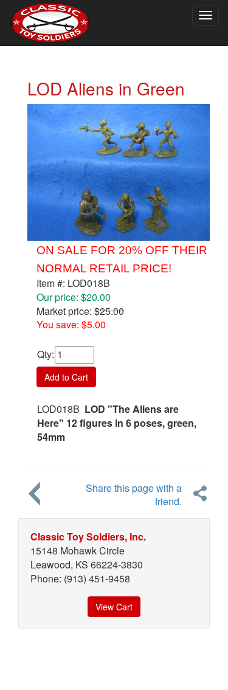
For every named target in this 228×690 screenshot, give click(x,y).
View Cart (114, 607)
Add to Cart (66, 377)
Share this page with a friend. (134, 495)
